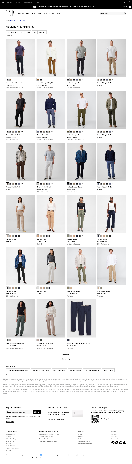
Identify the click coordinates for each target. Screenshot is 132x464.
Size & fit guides (10, 445)
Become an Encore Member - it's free (49, 434)
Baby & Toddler (48, 13)
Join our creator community (85, 443)
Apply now (91, 7)
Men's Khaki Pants (59, 370)
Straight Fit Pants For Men (40, 370)
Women (21, 13)
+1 (21, 236)
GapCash (8, 450)
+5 (82, 79)
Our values (80, 436)
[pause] (130, 6)
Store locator (114, 436)
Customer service (10, 434)
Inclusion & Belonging (84, 441)
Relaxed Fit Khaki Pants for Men (18, 370)
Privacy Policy (22, 455)
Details (125, 6)
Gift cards (8, 443)
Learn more (60, 419)
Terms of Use (64, 455)
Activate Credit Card (44, 439)
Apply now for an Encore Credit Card (48, 441)
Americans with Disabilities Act (14, 457)
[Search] (125, 13)
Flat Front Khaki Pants (92, 370)
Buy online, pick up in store (13, 448)
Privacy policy (10, 421)
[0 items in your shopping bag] (130, 2)
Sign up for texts (115, 439)
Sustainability (73, 455)
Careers (80, 434)
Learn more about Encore (46, 436)
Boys (39, 13)
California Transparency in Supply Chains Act (36, 457)
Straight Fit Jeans (75, 370)
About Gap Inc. (82, 455)
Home (8, 20)
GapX (58, 13)
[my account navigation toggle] (125, 2)
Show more (9, 375)
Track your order (10, 441)
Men (27, 13)
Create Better (81, 439)
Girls (33, 13)
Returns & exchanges (11, 439)
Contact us (114, 434)
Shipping (8, 436)
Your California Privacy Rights (51, 455)
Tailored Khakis (108, 370)
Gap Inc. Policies (54, 457)
